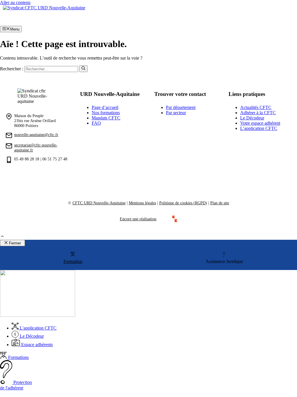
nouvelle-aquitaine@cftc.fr (36, 134)
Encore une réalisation (138, 219)
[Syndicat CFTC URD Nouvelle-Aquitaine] (44, 7)
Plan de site (219, 203)
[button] (2, 237)
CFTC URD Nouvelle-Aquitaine (99, 203)
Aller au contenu (15, 2)
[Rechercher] (83, 68)
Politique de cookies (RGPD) (183, 203)
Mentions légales (142, 203)
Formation (73, 261)
